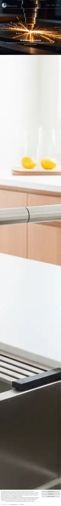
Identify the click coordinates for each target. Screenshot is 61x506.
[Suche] (59, 1)
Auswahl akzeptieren (51, 496)
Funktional (22, 504)
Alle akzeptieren (51, 491)
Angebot (53, 5)
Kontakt (57, 5)
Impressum (3, 501)
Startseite (48, 5)
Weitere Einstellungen (29, 504)
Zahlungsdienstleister (13, 504)
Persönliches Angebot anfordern (30, 49)
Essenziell (5, 504)
